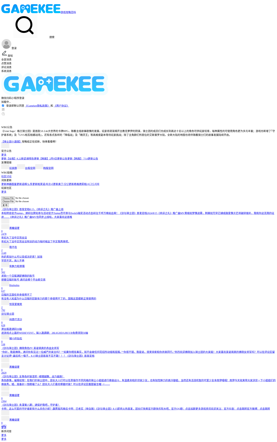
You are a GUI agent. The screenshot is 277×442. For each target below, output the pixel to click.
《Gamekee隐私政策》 (37, 105)
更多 (3, 154)
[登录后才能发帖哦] (138, 195)
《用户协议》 (61, 105)
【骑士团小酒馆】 (11, 141)
